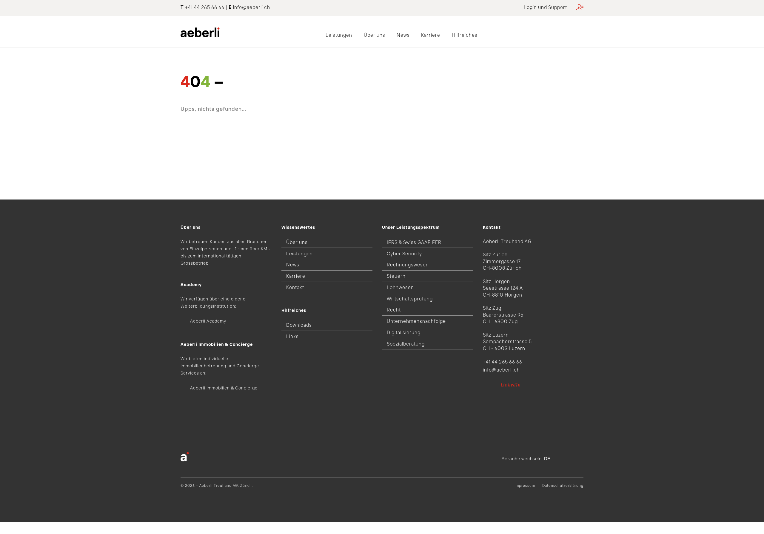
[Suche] (581, 30)
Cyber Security (404, 254)
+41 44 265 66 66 (502, 362)
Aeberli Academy (208, 321)
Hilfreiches (465, 35)
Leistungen (339, 35)
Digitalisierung (403, 332)
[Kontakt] (566, 30)
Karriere (430, 35)
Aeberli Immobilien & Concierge (224, 388)
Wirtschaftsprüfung (410, 299)
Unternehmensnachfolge (416, 321)
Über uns (374, 35)
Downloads (299, 325)
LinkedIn (511, 385)
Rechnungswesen (408, 265)
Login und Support (545, 7)
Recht (394, 310)
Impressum (525, 485)
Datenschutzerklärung (562, 485)
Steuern (396, 276)
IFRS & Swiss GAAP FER (414, 242)
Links (292, 336)
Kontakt (295, 287)
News (403, 35)
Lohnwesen (400, 287)
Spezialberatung (406, 344)
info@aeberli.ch (251, 7)
